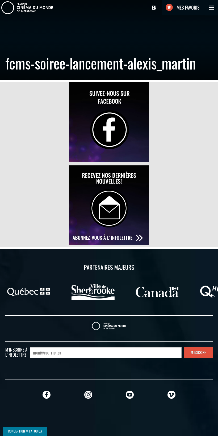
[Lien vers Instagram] (88, 395)
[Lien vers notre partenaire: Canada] (115, 291)
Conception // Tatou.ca (25, 431)
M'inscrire (198, 352)
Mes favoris (187, 7)
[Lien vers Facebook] (47, 395)
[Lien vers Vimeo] (171, 395)
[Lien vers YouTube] (130, 395)
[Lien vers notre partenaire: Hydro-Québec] (177, 291)
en (154, 7)
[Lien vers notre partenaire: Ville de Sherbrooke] (51, 291)
